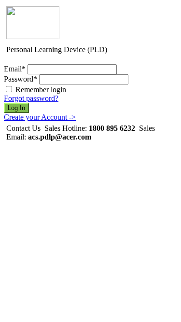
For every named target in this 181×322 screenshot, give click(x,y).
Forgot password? (31, 98)
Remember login (40, 89)
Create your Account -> (40, 117)
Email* (15, 69)
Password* (20, 79)
